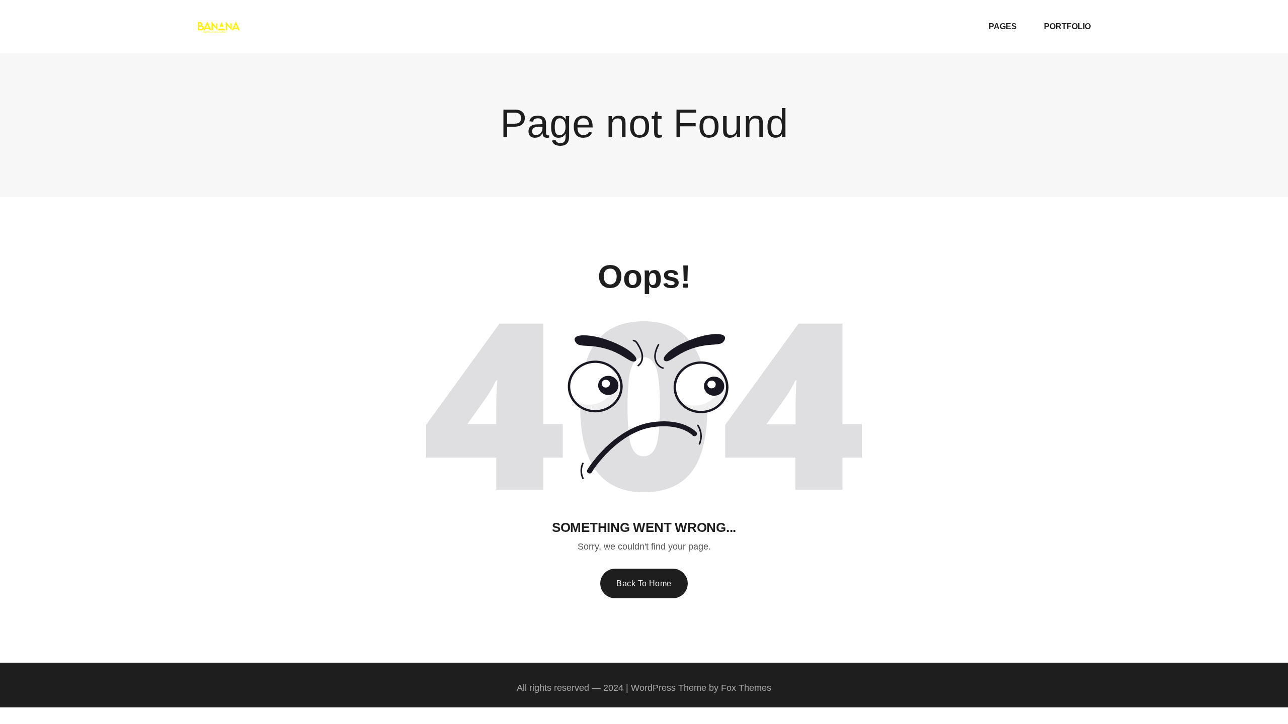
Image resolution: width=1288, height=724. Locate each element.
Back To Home (644, 583)
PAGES (1003, 26)
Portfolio (1067, 26)
